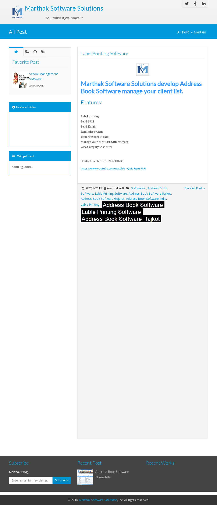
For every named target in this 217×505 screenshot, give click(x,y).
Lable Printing (90, 204)
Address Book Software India (146, 199)
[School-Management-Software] (20, 80)
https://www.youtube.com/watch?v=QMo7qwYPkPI (113, 168)
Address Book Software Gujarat (102, 199)
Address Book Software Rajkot (150, 193)
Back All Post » (194, 188)
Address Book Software (112, 471)
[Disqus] (143, 275)
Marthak (64, 8)
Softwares (138, 188)
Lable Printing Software (111, 193)
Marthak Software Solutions (98, 500)
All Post (183, 32)
